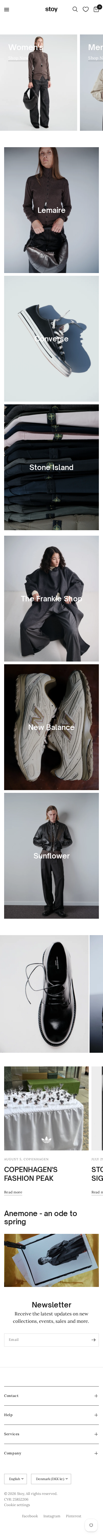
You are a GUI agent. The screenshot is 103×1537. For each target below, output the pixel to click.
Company (12, 1453)
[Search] (75, 9)
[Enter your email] (93, 1340)
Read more (13, 1192)
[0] (95, 9)
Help (8, 1415)
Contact (11, 1395)
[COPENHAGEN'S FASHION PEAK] (46, 1108)
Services (12, 1434)
